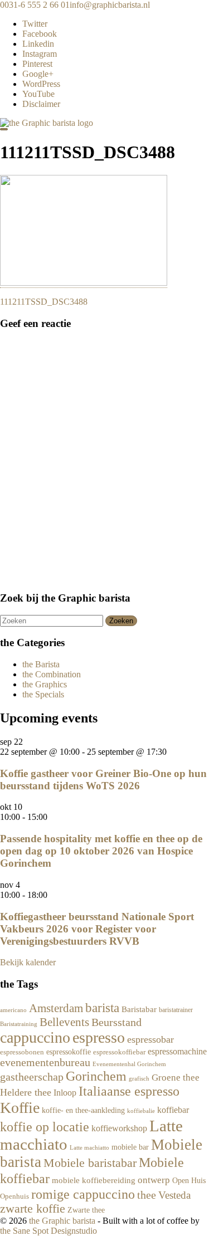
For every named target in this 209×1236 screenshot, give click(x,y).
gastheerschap (32, 1077)
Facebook (39, 33)
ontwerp (154, 1180)
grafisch (139, 1079)
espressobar (150, 1039)
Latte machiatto (89, 1148)
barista (102, 1008)
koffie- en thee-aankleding (83, 1110)
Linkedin (38, 43)
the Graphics (44, 684)
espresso (98, 1037)
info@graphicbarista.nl (110, 4)
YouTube (38, 94)
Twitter (34, 23)
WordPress (41, 84)
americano (13, 1010)
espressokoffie (68, 1052)
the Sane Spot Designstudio (48, 1230)
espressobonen (22, 1052)
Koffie (20, 1107)
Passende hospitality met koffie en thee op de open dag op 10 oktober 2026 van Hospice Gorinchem (101, 851)
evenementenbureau (45, 1062)
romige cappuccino (83, 1193)
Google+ (38, 74)
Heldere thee (25, 1092)
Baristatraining (18, 1023)
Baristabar (139, 1009)
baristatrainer (176, 1010)
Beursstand (116, 1022)
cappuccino (35, 1037)
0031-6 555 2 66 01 (35, 4)
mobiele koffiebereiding (93, 1180)
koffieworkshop (119, 1128)
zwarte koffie (32, 1208)
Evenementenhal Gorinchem (129, 1064)
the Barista (41, 664)
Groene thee (176, 1077)
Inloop (65, 1092)
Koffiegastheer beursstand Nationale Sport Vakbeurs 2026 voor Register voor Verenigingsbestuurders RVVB (97, 929)
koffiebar (173, 1110)
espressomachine (177, 1051)
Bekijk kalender (28, 962)
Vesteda (174, 1195)
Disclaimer (41, 104)
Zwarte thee (86, 1210)
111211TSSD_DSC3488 (44, 301)
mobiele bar (130, 1147)
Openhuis (14, 1196)
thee (146, 1195)
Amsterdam (56, 1007)
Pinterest (37, 64)
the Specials (43, 694)
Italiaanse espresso (129, 1091)
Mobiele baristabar (90, 1163)
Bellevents (64, 1021)
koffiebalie (141, 1110)
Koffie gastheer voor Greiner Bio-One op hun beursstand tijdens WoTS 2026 (103, 780)
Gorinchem (96, 1076)
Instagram (39, 53)
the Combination (51, 674)
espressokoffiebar (119, 1052)
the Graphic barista (62, 1220)
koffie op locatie (44, 1127)
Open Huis (189, 1180)
